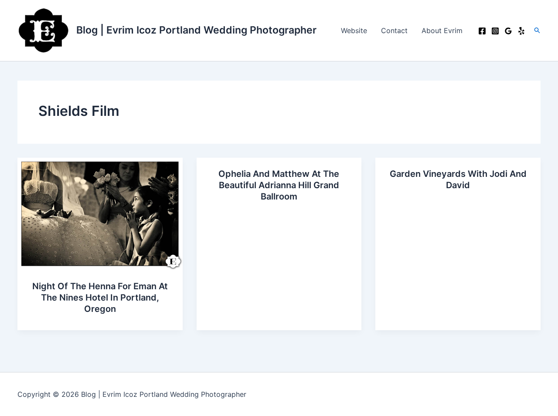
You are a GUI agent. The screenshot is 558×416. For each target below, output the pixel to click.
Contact (394, 30)
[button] (537, 30)
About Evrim (442, 30)
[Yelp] (521, 31)
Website (354, 30)
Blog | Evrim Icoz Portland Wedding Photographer (196, 30)
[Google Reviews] (508, 31)
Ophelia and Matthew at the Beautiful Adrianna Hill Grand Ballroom (278, 185)
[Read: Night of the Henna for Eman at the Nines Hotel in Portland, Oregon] (100, 213)
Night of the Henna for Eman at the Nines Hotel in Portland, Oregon (100, 297)
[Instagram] (495, 31)
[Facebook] (482, 31)
